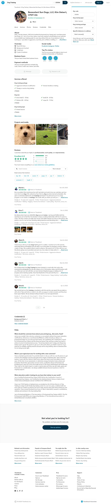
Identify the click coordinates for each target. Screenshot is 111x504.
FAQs (49, 27)
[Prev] (38, 307)
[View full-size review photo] (17, 229)
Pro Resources (60, 482)
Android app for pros (62, 488)
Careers (16, 483)
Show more (17, 463)
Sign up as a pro (60, 478)
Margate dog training (81, 455)
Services (22, 27)
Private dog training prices (21, 450)
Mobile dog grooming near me (63, 450)
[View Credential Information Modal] (24, 316)
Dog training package (79, 24)
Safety (79, 478)
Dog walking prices (19, 453)
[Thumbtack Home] (3, 2)
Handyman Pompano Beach (42, 455)
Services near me (40, 482)
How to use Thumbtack (42, 476)
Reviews (35, 27)
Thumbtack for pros (62, 476)
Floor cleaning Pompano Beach (43, 450)
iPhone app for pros (62, 486)
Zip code (75, 11)
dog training (25, 7)
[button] (20, 17)
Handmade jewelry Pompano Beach (44, 460)
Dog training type (78, 18)
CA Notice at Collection (84, 486)
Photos (29, 27)
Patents (79, 484)
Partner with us (18, 479)
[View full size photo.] (24, 134)
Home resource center (41, 486)
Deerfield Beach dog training (83, 458)
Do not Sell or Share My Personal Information (86, 489)
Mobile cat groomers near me (63, 460)
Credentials (43, 27)
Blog (15, 488)
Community (59, 480)
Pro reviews (59, 484)
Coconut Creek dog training (83, 450)
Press (16, 486)
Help (78, 476)
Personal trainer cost (19, 455)
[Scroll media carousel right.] (69, 134)
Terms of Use (81, 480)
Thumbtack (17, 7)
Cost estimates (39, 484)
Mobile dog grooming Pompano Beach (45, 458)
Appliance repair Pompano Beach (43, 453)
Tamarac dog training (81, 460)
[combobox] (29, 2)
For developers (18, 481)
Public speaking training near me (64, 458)
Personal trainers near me (62, 453)
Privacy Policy (81, 482)
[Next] (44, 307)
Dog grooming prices (19, 460)
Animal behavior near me (62, 455)
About (16, 27)
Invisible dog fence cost (20, 458)
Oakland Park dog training (82, 453)
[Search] (65, 2)
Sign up (37, 478)
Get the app (38, 480)
